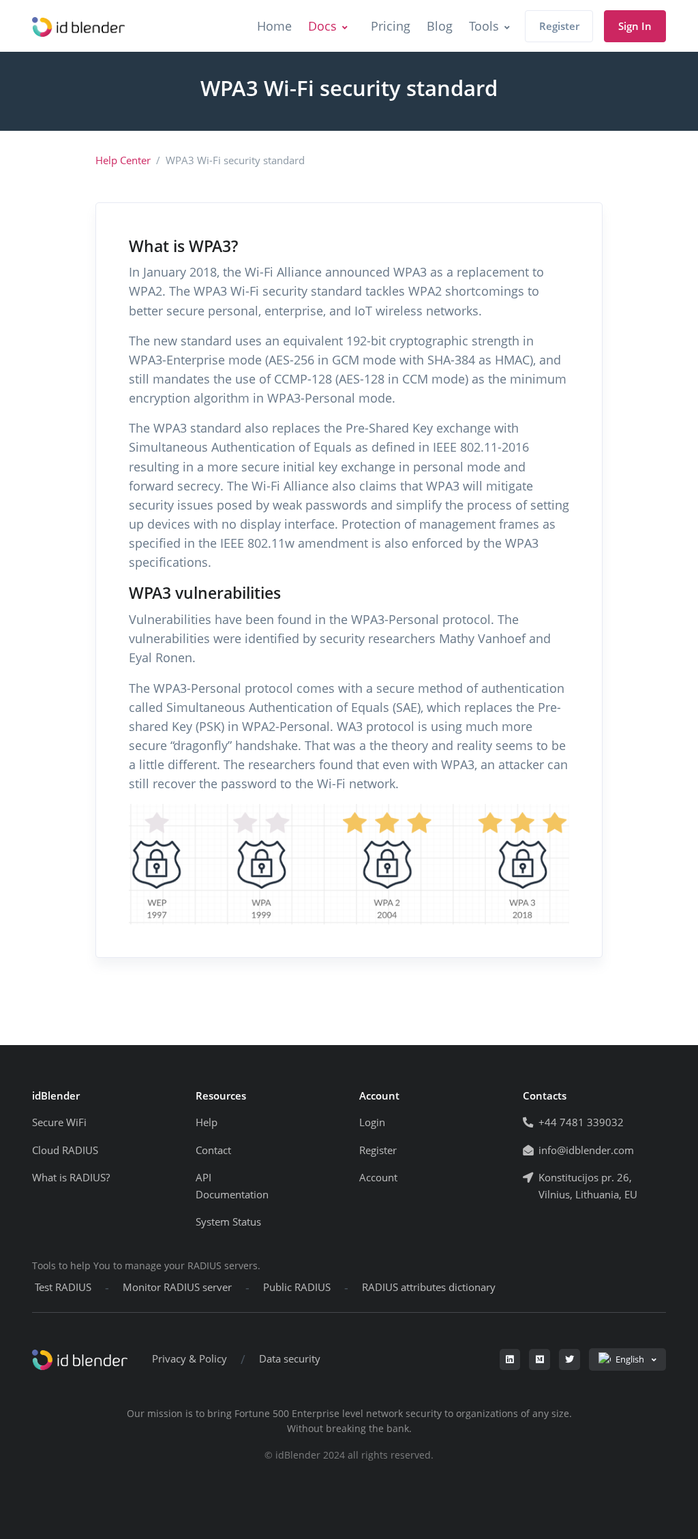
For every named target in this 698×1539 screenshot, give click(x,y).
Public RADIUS (297, 1287)
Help (206, 1122)
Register (559, 26)
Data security (289, 1359)
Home (274, 26)
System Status (228, 1222)
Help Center (123, 160)
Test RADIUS (63, 1287)
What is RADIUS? (71, 1177)
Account (378, 1177)
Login (372, 1122)
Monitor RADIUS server (177, 1287)
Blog (440, 26)
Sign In (635, 26)
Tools (484, 26)
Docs (322, 26)
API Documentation (232, 1186)
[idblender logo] (78, 26)
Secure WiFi (59, 1122)
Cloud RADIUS (65, 1150)
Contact (213, 1150)
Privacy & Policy (189, 1359)
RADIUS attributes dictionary (429, 1287)
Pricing (390, 26)
